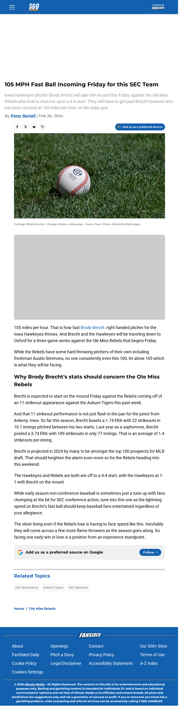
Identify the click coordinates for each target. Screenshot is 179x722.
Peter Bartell (23, 116)
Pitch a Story (62, 654)
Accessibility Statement (111, 663)
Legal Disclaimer (66, 663)
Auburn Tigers (53, 587)
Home (19, 608)
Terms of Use (152, 654)
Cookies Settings (27, 671)
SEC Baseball (78, 587)
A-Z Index (149, 663)
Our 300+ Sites (153, 646)
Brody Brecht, (93, 327)
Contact (96, 646)
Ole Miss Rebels (26, 587)
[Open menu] (12, 7)
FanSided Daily (25, 654)
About (17, 646)
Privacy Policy (101, 654)
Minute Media (35, 684)
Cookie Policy (24, 663)
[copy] (42, 126)
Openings (59, 646)
